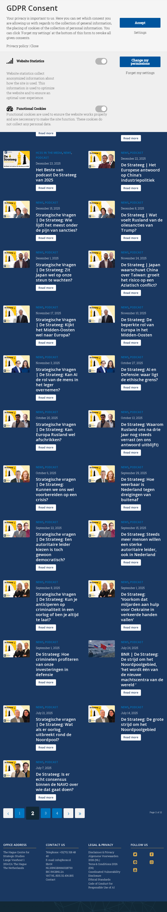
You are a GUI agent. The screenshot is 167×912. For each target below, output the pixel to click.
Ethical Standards (99, 879)
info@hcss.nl (63, 860)
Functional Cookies (31, 108)
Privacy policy (17, 46)
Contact (50, 879)
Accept (140, 23)
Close (34, 46)
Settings (140, 32)
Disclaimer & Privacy (101, 852)
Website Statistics (30, 61)
